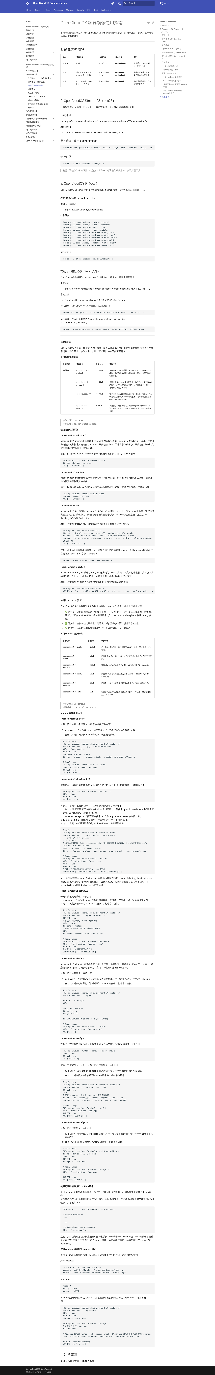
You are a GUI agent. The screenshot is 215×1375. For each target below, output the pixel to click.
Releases (39, 10)
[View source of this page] (148, 22)
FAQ (89, 10)
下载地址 (165, 35)
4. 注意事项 (164, 97)
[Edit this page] (153, 22)
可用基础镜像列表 (170, 66)
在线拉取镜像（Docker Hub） (174, 52)
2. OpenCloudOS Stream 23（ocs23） (171, 30)
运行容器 (165, 45)
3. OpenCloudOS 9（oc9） (171, 49)
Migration (70, 10)
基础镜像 (165, 62)
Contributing (106, 10)
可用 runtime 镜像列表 (172, 77)
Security (80, 10)
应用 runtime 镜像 (169, 73)
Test (96, 10)
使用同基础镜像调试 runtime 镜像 (175, 85)
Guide (48, 10)
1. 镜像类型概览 (166, 25)
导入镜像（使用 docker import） (171, 40)
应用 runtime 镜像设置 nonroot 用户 (172, 91)
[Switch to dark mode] (112, 3)
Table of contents (168, 22)
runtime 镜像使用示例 (172, 81)
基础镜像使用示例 (170, 70)
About (28, 10)
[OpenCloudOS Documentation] (27, 3)
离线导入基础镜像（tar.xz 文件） (173, 57)
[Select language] (119, 3)
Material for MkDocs (43, 1372)
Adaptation (58, 10)
